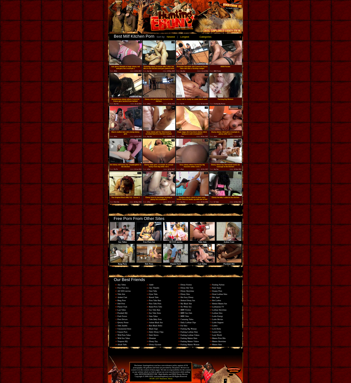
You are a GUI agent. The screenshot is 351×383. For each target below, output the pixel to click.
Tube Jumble (122, 325)
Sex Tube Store (155, 313)
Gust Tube (153, 291)
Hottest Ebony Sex (188, 300)
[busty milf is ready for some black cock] (192, 97)
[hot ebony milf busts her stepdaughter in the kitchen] (125, 162)
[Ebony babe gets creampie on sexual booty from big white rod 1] (159, 162)
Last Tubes (202, 264)
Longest (184, 36)
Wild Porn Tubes (124, 335)
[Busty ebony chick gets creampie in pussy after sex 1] (225, 129)
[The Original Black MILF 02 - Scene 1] (125, 195)
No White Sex (186, 306)
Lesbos (214, 325)
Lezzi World (217, 335)
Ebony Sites (185, 294)
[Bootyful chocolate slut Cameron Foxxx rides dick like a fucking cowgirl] (192, 64)
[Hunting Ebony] (157, 21)
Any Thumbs (154, 287)
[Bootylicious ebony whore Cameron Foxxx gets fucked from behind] (125, 97)
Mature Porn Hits (219, 338)
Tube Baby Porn (155, 319)
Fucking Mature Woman (190, 344)
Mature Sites (217, 344)
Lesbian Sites (217, 313)
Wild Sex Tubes (124, 338)
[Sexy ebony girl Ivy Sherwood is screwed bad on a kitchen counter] (159, 129)
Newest (171, 36)
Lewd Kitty (216, 328)
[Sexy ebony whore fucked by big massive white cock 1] (192, 162)
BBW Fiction (186, 310)
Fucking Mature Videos (190, 341)
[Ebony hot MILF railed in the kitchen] (225, 195)
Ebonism (152, 338)
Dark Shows (153, 335)
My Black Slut (186, 303)
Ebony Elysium (155, 344)
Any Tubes (122, 242)
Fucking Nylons (218, 284)
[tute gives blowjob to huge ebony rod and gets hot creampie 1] (125, 64)
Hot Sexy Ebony (187, 297)
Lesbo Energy (217, 316)
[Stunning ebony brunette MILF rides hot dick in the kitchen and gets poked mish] (159, 64)
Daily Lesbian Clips (188, 322)
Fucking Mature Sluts (189, 338)
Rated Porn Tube (155, 306)
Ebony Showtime (187, 291)
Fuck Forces (122, 316)
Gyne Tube (153, 294)
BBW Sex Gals (186, 313)
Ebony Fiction (186, 284)
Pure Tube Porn (155, 303)
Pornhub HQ (228, 264)
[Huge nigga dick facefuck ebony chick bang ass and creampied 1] (192, 129)
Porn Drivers (123, 319)
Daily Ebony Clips (156, 332)
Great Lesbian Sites (219, 294)
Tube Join (202, 242)
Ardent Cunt (229, 242)
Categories (205, 36)
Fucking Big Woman (189, 328)
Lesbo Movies (217, 319)
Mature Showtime (219, 341)
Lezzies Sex (216, 332)
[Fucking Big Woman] (225, 97)
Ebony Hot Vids (187, 287)
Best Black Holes (155, 325)
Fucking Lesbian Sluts (189, 332)
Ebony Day (153, 341)
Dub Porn (149, 264)
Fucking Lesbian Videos (190, 335)
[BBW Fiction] (225, 64)
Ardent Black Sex (156, 322)
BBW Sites (185, 316)
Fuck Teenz (216, 287)
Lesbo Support (217, 322)
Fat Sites (184, 325)
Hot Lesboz (216, 300)
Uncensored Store (124, 328)
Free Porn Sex (149, 242)
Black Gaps (153, 328)
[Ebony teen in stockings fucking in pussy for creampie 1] (159, 195)
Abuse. (170, 379)
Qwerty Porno (123, 322)
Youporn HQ (123, 341)
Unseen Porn (122, 332)
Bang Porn (122, 264)
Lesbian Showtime (219, 310)
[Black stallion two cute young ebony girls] (125, 129)
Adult (151, 284)
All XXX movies (175, 242)
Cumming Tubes (187, 319)
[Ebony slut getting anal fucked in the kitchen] (159, 97)
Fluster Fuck (175, 264)
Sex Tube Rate (154, 310)
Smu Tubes (153, 316)
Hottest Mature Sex (219, 303)
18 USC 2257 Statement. (158, 379)
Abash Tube (122, 344)
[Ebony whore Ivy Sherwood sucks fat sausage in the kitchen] (225, 162)
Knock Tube (153, 297)
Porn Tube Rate (155, 300)
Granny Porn (217, 291)
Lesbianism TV (218, 306)
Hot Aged (216, 297)
